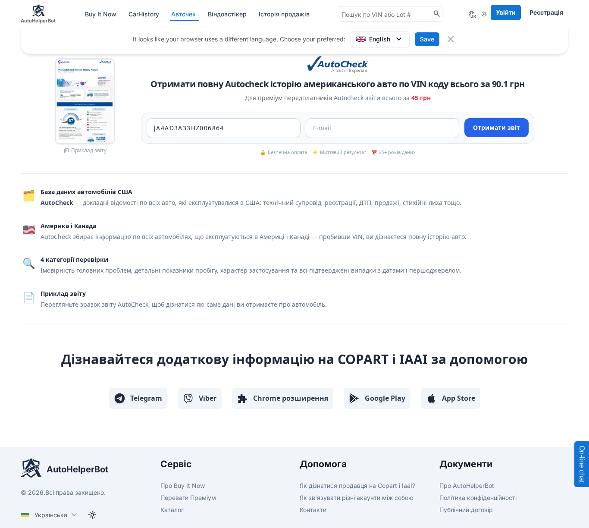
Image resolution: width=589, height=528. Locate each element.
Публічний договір (466, 509)
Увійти (506, 12)
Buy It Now (101, 14)
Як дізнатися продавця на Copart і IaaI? (357, 485)
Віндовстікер (228, 14)
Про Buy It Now (182, 485)
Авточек (184, 14)
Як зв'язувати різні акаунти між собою (357, 497)
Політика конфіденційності (478, 497)
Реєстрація (546, 12)
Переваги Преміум (188, 497)
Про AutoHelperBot (466, 485)
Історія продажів (284, 14)
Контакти (313, 509)
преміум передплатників (295, 98)
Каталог (172, 509)
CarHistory (144, 14)
